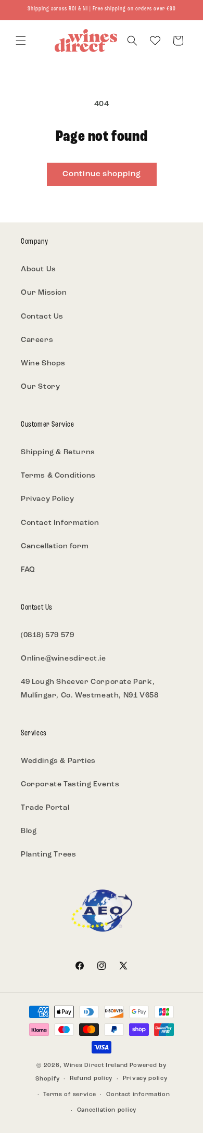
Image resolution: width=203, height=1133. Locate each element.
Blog (28, 831)
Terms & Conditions (58, 476)
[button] (20, 40)
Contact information (138, 1095)
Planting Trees (48, 855)
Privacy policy (145, 1079)
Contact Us (42, 317)
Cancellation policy (106, 1110)
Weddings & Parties (58, 761)
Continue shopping (101, 174)
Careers (37, 340)
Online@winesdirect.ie (63, 659)
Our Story (40, 387)
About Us (38, 269)
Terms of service (69, 1095)
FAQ (28, 570)
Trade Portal (45, 808)
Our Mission (44, 293)
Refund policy (91, 1079)
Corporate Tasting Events (70, 784)
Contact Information (60, 523)
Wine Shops (43, 363)
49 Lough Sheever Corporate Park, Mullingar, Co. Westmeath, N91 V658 (89, 688)
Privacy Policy (47, 499)
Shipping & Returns (58, 452)
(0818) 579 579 (47, 635)
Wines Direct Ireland (96, 1066)
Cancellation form (54, 546)
